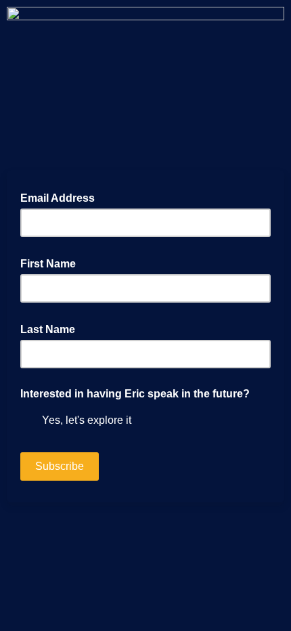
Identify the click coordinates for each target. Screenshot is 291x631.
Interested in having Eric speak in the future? (135, 393)
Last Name (51, 328)
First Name (52, 262)
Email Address (61, 197)
